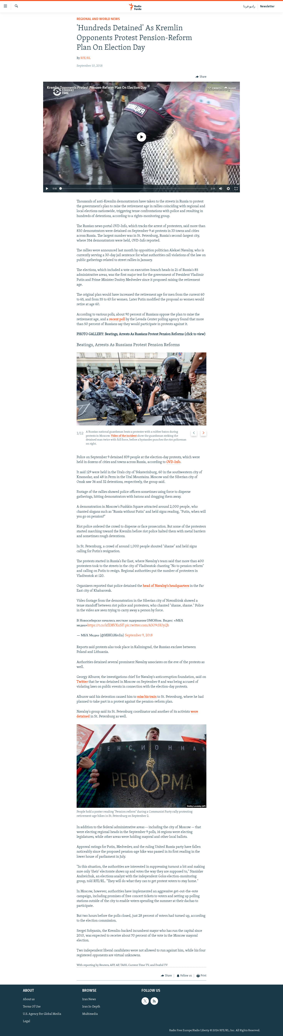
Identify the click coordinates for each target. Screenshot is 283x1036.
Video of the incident (124, 436)
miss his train (147, 697)
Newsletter (267, 6)
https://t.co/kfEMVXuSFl (105, 625)
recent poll (117, 319)
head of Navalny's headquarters (166, 586)
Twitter (82, 682)
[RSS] (154, 1001)
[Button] (201, 76)
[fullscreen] (236, 188)
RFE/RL (85, 58)
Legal (26, 1021)
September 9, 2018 (139, 635)
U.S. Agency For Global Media (42, 1014)
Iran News (89, 999)
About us (29, 999)
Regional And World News (98, 19)
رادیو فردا (249, 6)
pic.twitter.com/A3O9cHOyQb (147, 625)
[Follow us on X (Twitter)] (145, 1001)
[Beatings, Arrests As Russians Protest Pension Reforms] (141, 388)
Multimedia (90, 1014)
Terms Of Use (32, 1006)
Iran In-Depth (91, 1006)
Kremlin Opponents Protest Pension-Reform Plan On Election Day (97, 88)
